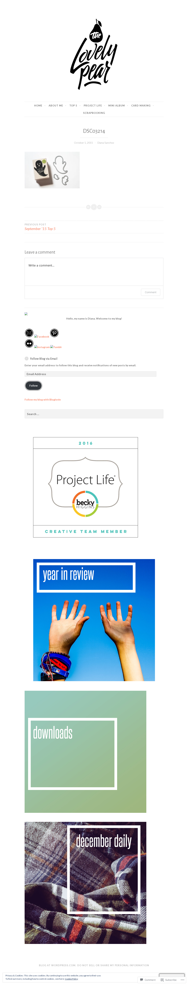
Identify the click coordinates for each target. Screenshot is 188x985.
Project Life (93, 105)
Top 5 (73, 105)
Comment (150, 292)
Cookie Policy (71, 978)
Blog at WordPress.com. (57, 965)
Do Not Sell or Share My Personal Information (113, 965)
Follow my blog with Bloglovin (43, 399)
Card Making (141, 105)
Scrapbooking (94, 112)
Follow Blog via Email (43, 358)
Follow (33, 385)
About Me (56, 105)
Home (38, 105)
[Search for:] (94, 414)
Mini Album (116, 105)
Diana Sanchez (105, 142)
